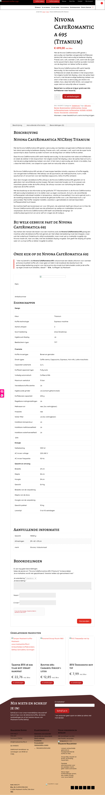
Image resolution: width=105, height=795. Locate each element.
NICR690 (83, 110)
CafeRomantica (76, 108)
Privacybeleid (38, 743)
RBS (11, 792)
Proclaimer (38, 740)
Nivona (56, 112)
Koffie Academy (54, 1)
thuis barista (64, 112)
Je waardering (20, 578)
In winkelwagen (71, 96)
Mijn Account (89, 1)
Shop (47, 11)
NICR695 (89, 110)
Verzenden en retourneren (43, 736)
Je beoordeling (20, 581)
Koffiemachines (75, 7)
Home (43, 11)
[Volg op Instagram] (80, 787)
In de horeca (64, 7)
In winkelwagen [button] (18, 683)
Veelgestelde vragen (41, 745)
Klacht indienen (39, 738)
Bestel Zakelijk (86, 7)
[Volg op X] (76, 787)
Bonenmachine (65, 108)
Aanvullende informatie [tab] (36, 125)
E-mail (16, 603)
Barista (56, 108)
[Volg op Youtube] (93, 787)
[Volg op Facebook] (72, 787)
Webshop (38, 7)
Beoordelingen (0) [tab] (57, 125)
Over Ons (72, 1)
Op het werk (55, 7)
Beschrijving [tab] (17, 125)
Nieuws (64, 1)
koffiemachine (74, 110)
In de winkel (46, 7)
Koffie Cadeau (40, 1)
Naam (16, 595)
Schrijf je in (62, 710)
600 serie (87, 106)
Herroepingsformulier (43, 748)
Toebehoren (76, 106)
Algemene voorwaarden (42, 734)
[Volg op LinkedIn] (84, 787)
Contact (80, 1)
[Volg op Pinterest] (88, 787)
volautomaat (73, 112)
